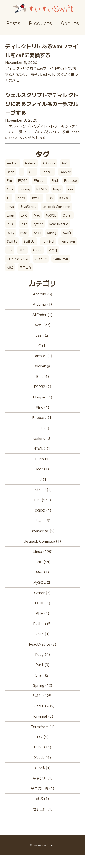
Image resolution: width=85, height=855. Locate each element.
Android (13, 163)
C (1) (42, 345)
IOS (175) (42, 499)
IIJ (8, 198)
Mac (37, 215)
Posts (13, 23)
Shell (37, 232)
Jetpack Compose (56, 206)
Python (38, 224)
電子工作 (25, 267)
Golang (25, 189)
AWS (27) (43, 324)
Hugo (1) (42, 458)
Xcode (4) (42, 757)
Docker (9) (42, 365)
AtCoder (49, 163)
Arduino (30, 163)
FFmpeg (40, 180)
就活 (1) (42, 798)
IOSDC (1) (42, 510)
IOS (50, 198)
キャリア (41, 259)
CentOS (47, 172)
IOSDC (64, 198)
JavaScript (28, 206)
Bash (10, 172)
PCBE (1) (42, 602)
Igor (70, 189)
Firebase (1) (42, 417)
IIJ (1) (42, 479)
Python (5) (42, 623)
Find (55, 180)
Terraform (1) (42, 726)
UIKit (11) (42, 747)
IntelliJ (36, 198)
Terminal (48, 241)
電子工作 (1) (42, 809)
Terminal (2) (42, 716)
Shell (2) (42, 675)
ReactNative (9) (42, 644)
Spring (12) (42, 685)
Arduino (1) (42, 304)
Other (67, 215)
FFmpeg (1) (42, 397)
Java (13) (43, 520)
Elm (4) (42, 376)
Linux (11, 215)
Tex (10, 250)
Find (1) (42, 407)
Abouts (70, 23)
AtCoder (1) (42, 314)
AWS (65, 163)
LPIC (24, 215)
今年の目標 (60, 259)
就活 (10, 267)
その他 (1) (42, 767)
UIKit (22, 250)
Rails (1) (42, 633)
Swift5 (12, 241)
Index (21, 198)
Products (40, 23)
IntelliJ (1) (42, 489)
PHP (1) (42, 613)
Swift (67, 232)
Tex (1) (42, 736)
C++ (32, 172)
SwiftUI (29, 241)
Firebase (70, 180)
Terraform (68, 241)
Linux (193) (43, 551)
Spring (52, 232)
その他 (53, 250)
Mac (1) (42, 572)
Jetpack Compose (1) (42, 541)
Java (10, 206)
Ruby (10, 232)
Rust (24, 232)
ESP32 (22, 180)
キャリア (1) (42, 777)
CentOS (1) (42, 355)
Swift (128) (42, 695)
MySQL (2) (42, 582)
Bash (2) (42, 335)
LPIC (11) (42, 561)
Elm (9, 180)
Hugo (57, 189)
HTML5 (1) (42, 448)
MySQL (51, 215)
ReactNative (58, 224)
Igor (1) (42, 469)
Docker (65, 172)
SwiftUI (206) (42, 705)
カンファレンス (17, 259)
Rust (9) (42, 664)
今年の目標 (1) (42, 788)
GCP (10, 189)
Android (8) (42, 294)
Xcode (37, 250)
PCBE (11, 224)
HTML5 (41, 189)
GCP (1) (42, 427)
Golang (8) (42, 438)
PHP (24, 224)
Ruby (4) (42, 654)
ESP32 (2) (42, 386)
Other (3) (42, 592)
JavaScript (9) (42, 530)
